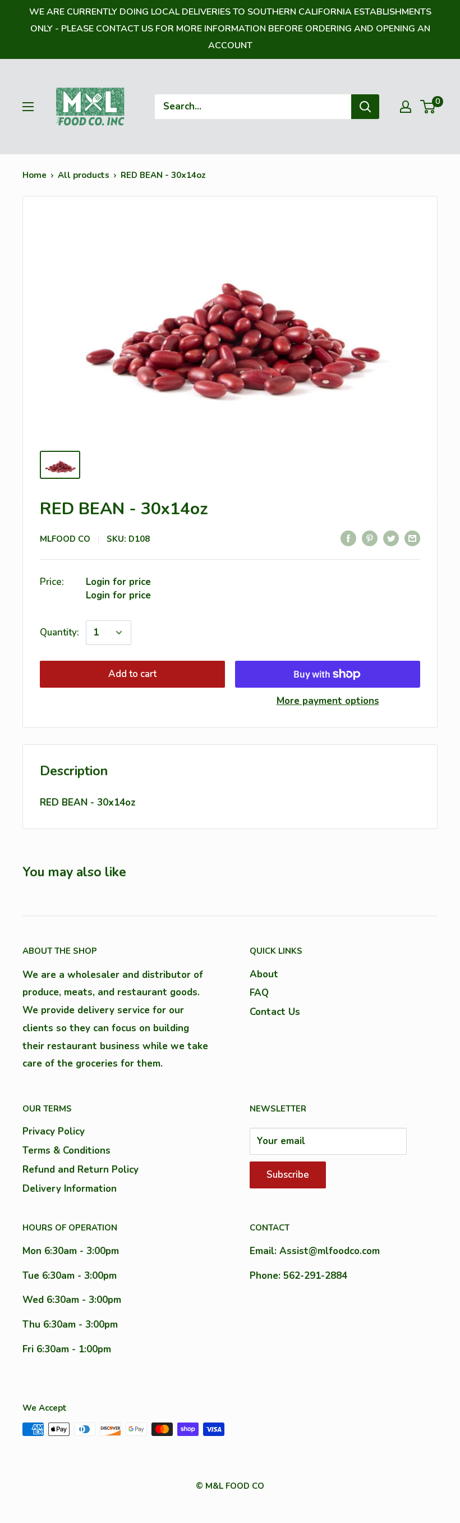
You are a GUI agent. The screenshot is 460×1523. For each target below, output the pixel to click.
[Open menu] (28, 106)
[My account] (405, 106)
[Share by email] (412, 538)
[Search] (365, 106)
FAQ (259, 992)
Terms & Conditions (66, 1150)
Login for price (118, 581)
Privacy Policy (53, 1131)
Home (34, 175)
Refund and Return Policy (80, 1169)
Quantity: (59, 632)
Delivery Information (69, 1188)
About (264, 974)
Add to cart (132, 673)
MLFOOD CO (65, 539)
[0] (428, 106)
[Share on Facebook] (348, 538)
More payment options (328, 700)
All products (83, 175)
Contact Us (275, 1011)
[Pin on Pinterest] (370, 538)
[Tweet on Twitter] (391, 538)
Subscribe (287, 1174)
